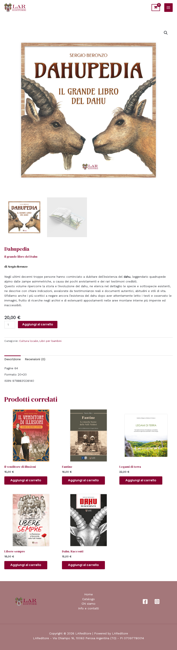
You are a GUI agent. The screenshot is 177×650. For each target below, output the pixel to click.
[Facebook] (145, 601)
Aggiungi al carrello (37, 324)
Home (88, 594)
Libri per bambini (51, 340)
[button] (166, 33)
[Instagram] (157, 601)
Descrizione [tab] (12, 359)
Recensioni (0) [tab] (35, 359)
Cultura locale (28, 340)
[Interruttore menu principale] (168, 7)
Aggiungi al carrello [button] (25, 480)
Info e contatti (88, 608)
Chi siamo (88, 603)
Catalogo (88, 599)
